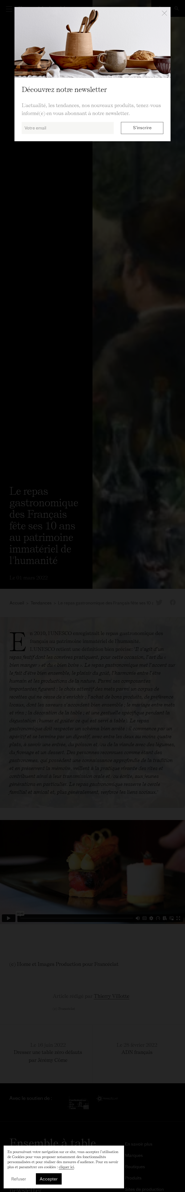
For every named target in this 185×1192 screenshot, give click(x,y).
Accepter (49, 1178)
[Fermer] (164, 13)
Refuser (18, 1178)
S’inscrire (142, 127)
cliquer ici (66, 1167)
